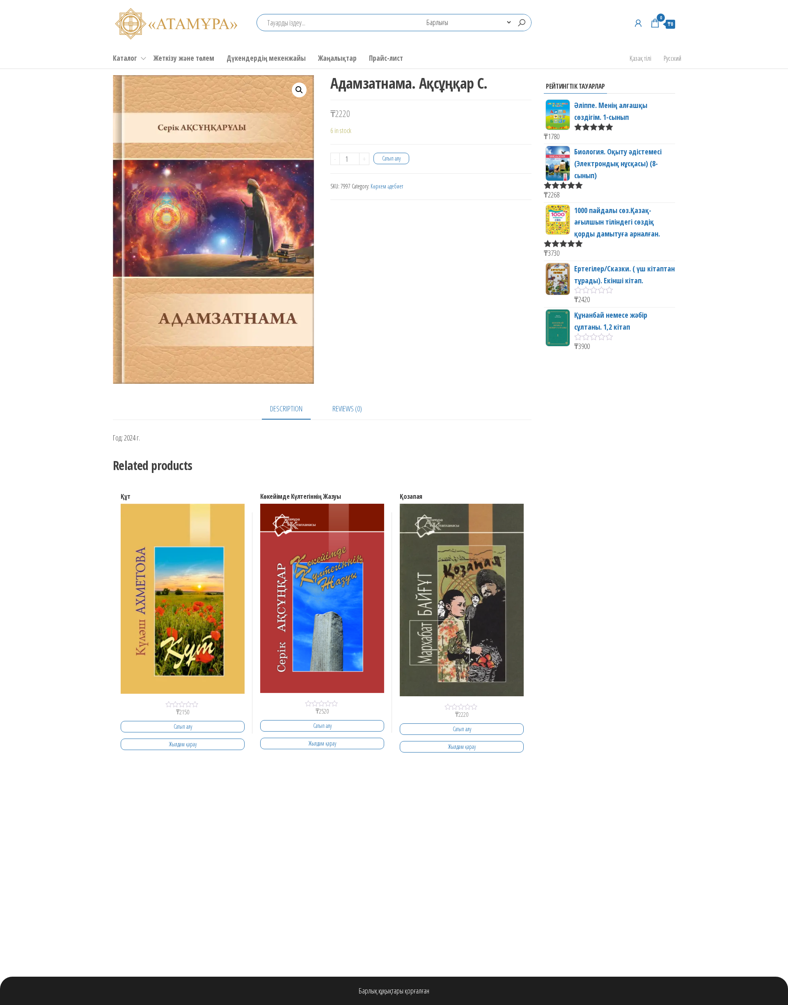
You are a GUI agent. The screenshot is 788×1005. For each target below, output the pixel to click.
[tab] (292, 409)
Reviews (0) (347, 408)
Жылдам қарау (183, 744)
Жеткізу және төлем (183, 58)
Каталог (125, 58)
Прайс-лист (386, 58)
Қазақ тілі (640, 58)
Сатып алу (391, 158)
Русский (672, 58)
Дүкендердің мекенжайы (266, 58)
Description (286, 408)
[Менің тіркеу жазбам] (638, 23)
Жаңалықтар (337, 58)
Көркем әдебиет (387, 186)
